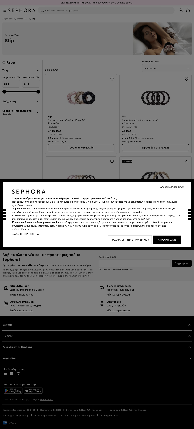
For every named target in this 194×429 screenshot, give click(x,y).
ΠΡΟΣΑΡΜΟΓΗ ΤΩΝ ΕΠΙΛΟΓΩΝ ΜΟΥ (130, 239)
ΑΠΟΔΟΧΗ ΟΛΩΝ (167, 239)
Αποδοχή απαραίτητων (172, 186)
